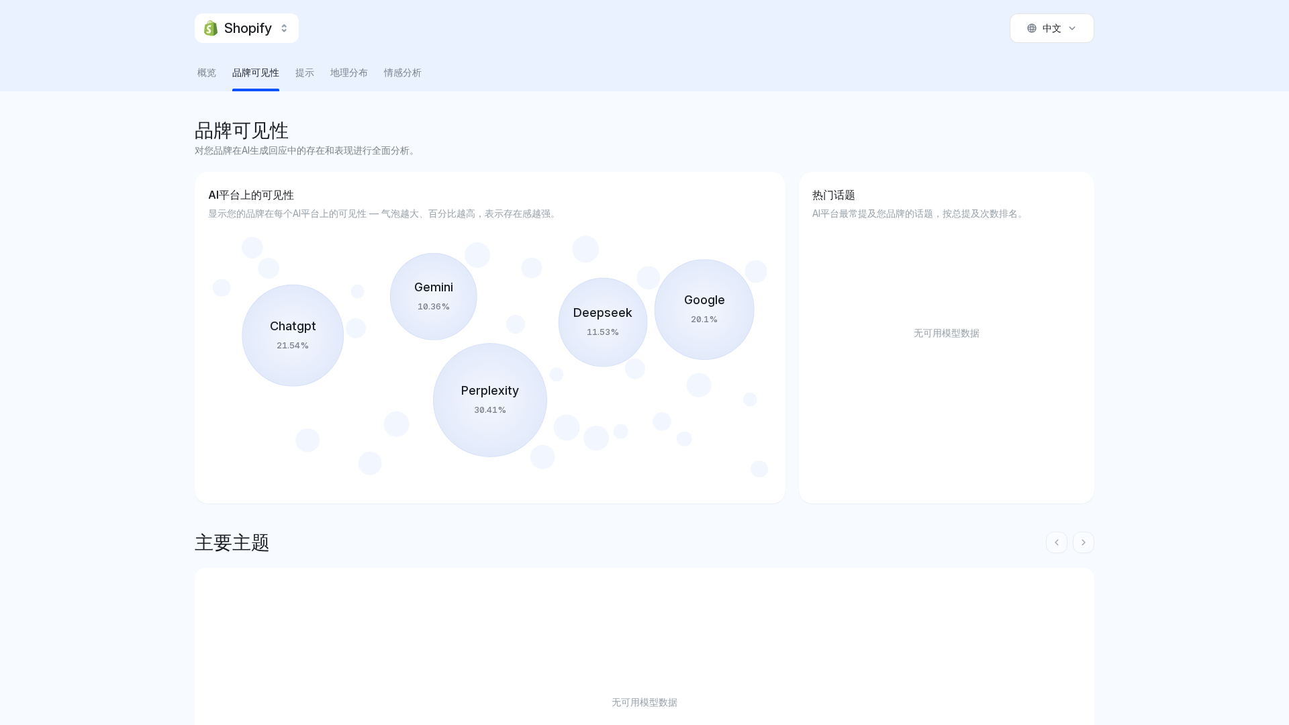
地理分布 (349, 72)
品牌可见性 (255, 72)
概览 (206, 72)
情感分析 (403, 72)
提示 (304, 72)
